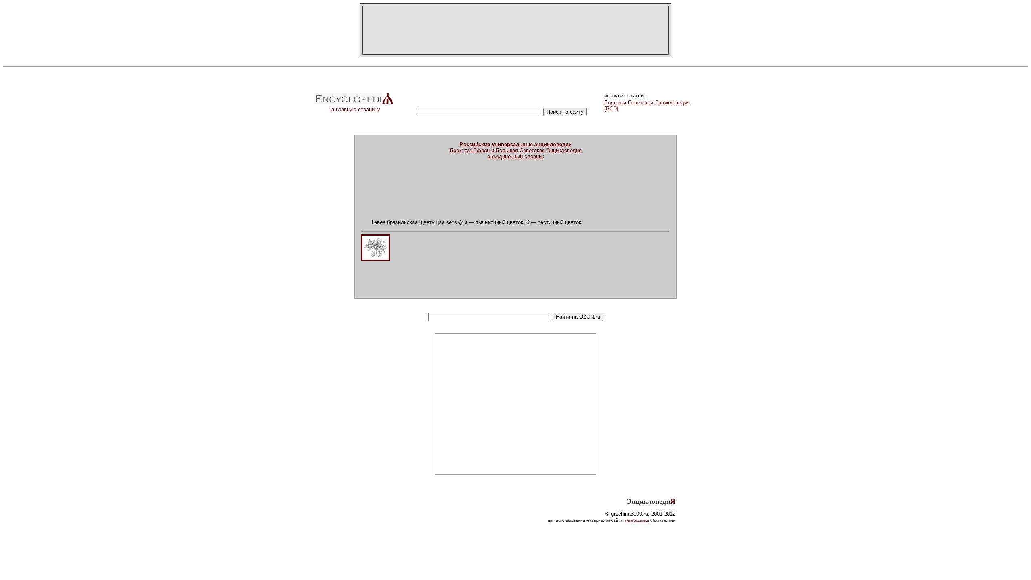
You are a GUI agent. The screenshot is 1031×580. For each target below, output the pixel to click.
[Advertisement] (515, 30)
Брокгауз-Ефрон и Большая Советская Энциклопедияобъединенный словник (516, 150)
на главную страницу (354, 109)
